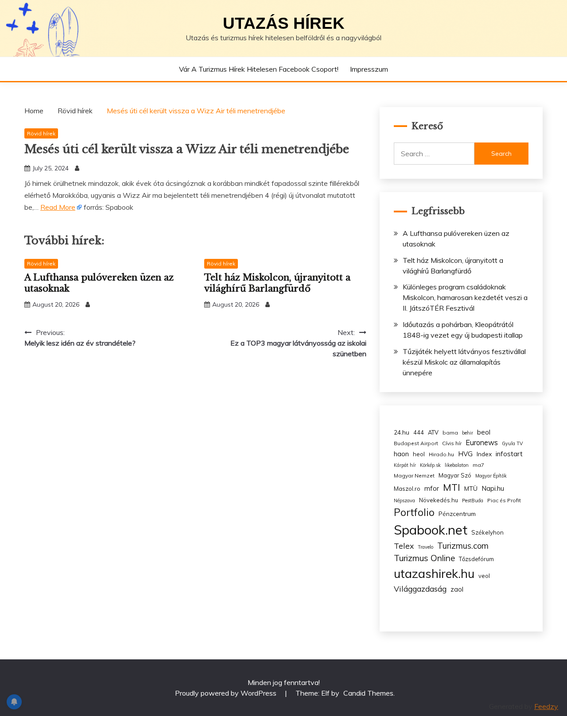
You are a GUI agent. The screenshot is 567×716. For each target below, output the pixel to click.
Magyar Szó (455, 475)
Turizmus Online (424, 558)
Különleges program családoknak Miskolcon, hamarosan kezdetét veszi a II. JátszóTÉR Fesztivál (465, 297)
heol (419, 454)
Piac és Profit (504, 500)
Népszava (404, 500)
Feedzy (546, 706)
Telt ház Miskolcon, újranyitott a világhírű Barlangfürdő (277, 283)
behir (467, 433)
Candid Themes (368, 693)
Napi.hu (493, 488)
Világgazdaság (420, 588)
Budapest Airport (416, 443)
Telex (404, 545)
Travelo (425, 547)
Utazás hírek (284, 23)
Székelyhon (487, 532)
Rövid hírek (41, 133)
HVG (465, 454)
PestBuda (472, 500)
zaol (456, 589)
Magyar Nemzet (414, 475)
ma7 (478, 465)
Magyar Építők (491, 476)
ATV (433, 432)
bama (450, 432)
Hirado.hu (441, 454)
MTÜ (471, 488)
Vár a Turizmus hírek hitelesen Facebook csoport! (258, 69)
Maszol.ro (407, 488)
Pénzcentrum (457, 513)
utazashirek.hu (434, 573)
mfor (431, 488)
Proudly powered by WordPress (226, 693)
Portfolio (414, 512)
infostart (509, 454)
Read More (57, 207)
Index (484, 454)
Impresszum (369, 69)
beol (483, 432)
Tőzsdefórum (476, 558)
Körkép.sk (430, 465)
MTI (451, 487)
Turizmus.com (463, 546)
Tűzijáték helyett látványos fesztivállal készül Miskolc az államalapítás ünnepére (464, 362)
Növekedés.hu (438, 500)
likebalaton (457, 465)
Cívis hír (452, 443)
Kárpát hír (405, 465)
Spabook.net (430, 530)
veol (484, 575)
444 (418, 432)
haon (401, 454)
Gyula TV (512, 443)
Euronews (482, 442)
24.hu (401, 432)
